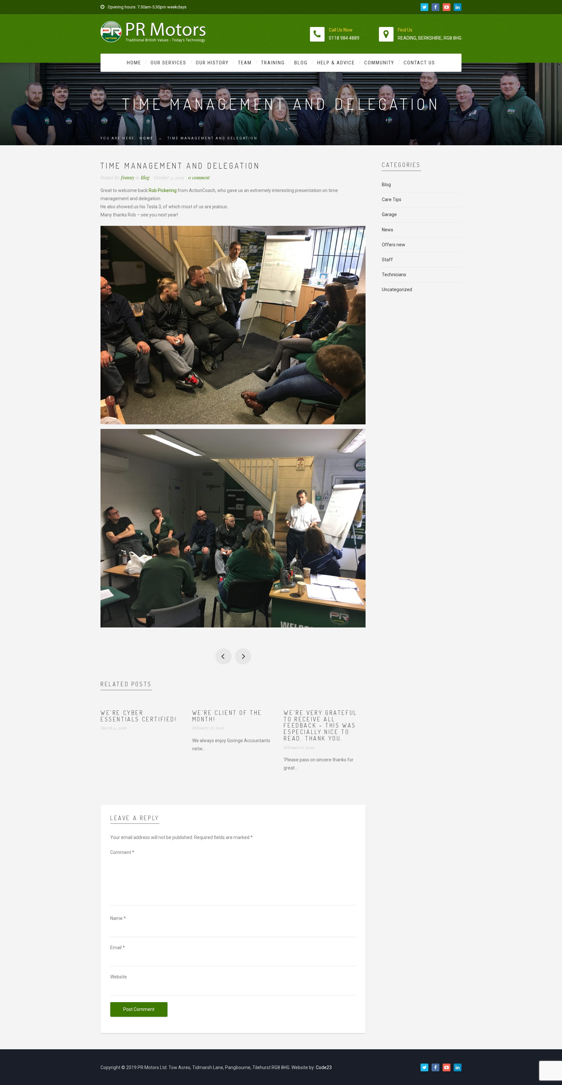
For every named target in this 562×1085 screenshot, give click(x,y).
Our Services (168, 63)
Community (379, 63)
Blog (301, 63)
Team (245, 63)
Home (134, 63)
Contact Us (419, 63)
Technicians (394, 274)
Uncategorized (397, 289)
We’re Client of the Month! (227, 716)
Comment (122, 852)
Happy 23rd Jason (243, 656)
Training (273, 63)
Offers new (393, 244)
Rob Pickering (163, 190)
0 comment (199, 177)
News (387, 229)
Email (117, 947)
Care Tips (391, 199)
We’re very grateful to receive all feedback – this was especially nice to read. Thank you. (320, 725)
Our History (212, 63)
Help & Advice (336, 63)
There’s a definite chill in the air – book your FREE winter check (223, 656)
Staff (387, 259)
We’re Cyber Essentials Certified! (138, 716)
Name (118, 918)
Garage (389, 214)
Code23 (324, 1067)
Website (118, 976)
